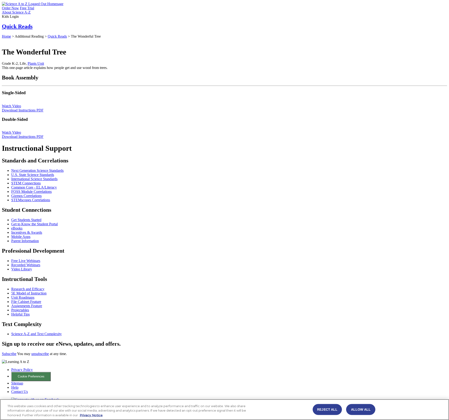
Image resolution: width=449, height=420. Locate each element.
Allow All (361, 409)
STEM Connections (26, 183)
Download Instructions (22, 110)
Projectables (20, 310)
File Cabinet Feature (26, 302)
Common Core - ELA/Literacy (34, 187)
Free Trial (27, 8)
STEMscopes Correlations (30, 200)
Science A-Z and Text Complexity (36, 334)
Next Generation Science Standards (37, 170)
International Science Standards (34, 179)
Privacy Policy (22, 370)
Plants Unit (36, 63)
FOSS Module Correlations (31, 192)
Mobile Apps (20, 237)
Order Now (10, 8)
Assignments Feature (26, 306)
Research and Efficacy (27, 289)
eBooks (16, 228)
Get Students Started (26, 220)
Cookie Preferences (31, 376)
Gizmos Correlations (26, 196)
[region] (224, 409)
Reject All (327, 409)
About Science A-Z (16, 12)
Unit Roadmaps (22, 297)
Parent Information (25, 241)
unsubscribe (40, 354)
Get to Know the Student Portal (34, 224)
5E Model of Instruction (29, 293)
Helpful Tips (20, 314)
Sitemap (17, 383)
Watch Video (11, 106)
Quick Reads (17, 26)
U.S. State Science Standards (32, 175)
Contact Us (19, 392)
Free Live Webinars (25, 261)
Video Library (21, 269)
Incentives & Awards (26, 232)
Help (14, 387)
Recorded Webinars (25, 265)
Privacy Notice (91, 415)
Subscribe (9, 354)
